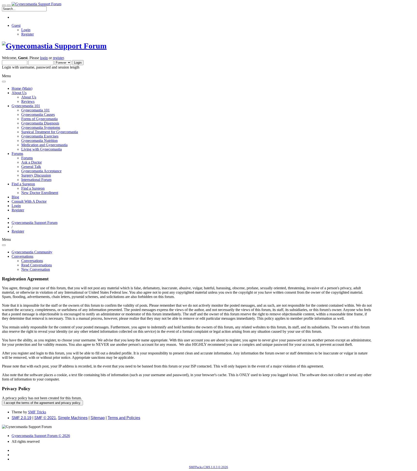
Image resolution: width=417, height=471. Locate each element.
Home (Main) (22, 88)
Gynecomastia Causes (38, 114)
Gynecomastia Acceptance (41, 171)
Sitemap (97, 418)
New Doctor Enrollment (39, 193)
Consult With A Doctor (29, 201)
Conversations (32, 261)
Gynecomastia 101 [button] (26, 106)
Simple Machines (73, 418)
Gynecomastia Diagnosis (40, 123)
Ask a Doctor (31, 162)
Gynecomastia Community (32, 252)
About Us (28, 97)
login (44, 58)
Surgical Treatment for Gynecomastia (49, 132)
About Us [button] (19, 93)
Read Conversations (36, 265)
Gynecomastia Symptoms (40, 127)
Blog (15, 197)
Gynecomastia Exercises (39, 136)
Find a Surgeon (33, 188)
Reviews (28, 101)
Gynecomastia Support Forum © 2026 (41, 436)
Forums (27, 158)
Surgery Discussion (36, 175)
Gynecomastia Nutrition (39, 141)
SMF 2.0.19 (21, 418)
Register (27, 34)
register (58, 58)
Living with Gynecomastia (41, 149)
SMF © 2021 (45, 418)
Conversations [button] (22, 256)
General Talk (31, 167)
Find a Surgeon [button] (23, 184)
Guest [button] (16, 25)
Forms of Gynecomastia (39, 119)
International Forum (36, 180)
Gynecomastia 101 (35, 110)
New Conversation (35, 269)
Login (25, 30)
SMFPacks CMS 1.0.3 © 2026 (208, 467)
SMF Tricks (37, 412)
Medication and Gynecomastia (44, 145)
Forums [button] (17, 154)
